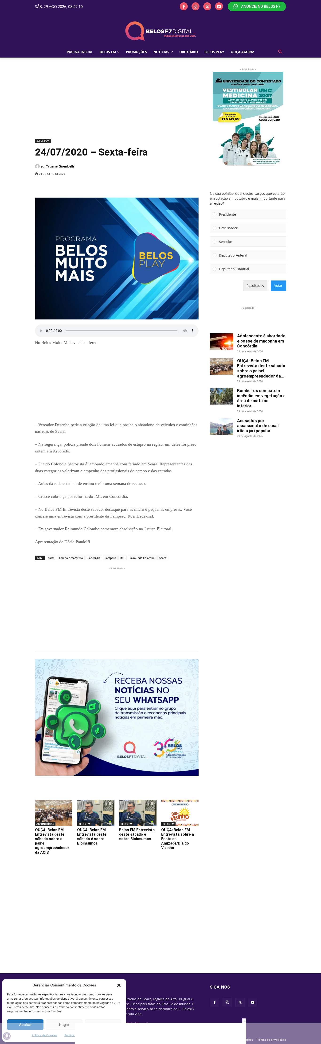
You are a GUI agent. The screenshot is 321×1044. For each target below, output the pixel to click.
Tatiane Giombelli (60, 166)
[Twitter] (207, 6)
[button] (119, 985)
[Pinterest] (101, 186)
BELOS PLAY (43, 140)
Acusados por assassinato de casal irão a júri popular (258, 425)
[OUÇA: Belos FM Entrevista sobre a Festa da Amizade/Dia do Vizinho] (180, 813)
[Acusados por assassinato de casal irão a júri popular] (221, 426)
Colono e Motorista (71, 558)
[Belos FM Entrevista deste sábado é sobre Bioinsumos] (138, 813)
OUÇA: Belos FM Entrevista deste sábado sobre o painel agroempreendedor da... (261, 368)
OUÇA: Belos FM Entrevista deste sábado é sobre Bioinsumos (91, 837)
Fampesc (110, 558)
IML (122, 558)
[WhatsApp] (112, 186)
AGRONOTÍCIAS (45, 824)
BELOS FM (84, 824)
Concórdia (93, 558)
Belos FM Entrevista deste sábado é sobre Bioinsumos (137, 834)
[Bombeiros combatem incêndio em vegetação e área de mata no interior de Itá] (221, 396)
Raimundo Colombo (142, 558)
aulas (51, 558)
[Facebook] (184, 6)
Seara (162, 558)
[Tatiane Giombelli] (38, 166)
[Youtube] (219, 6)
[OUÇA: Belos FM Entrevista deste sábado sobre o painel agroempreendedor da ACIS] (53, 813)
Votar (278, 285)
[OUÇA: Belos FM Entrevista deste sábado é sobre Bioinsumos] (95, 813)
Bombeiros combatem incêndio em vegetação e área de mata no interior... (261, 398)
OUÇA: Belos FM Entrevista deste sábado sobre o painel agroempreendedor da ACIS (52, 841)
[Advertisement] (117, 102)
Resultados (255, 285)
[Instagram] (196, 6)
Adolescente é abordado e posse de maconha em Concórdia (261, 340)
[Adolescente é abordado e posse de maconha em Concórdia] (221, 341)
